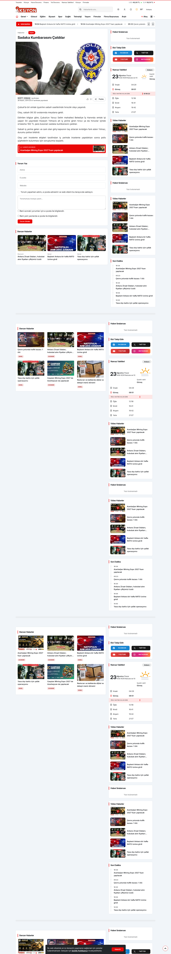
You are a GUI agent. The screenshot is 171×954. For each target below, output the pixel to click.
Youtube (124, 59)
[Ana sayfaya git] (17, 16)
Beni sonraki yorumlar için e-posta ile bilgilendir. (42, 211)
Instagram (145, 59)
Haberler (21, 33)
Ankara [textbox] (149, 9)
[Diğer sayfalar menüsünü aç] (152, 16)
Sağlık (68, 16)
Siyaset (52, 16)
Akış (145, 16)
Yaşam (88, 16)
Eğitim (42, 16)
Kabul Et (118, 949)
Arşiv (124, 16)
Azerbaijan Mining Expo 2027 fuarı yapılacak (84, 24)
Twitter (144, 53)
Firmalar (86, 2)
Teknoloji (78, 16)
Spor (60, 16)
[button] (124, 9)
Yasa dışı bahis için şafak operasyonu (132, 303)
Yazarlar (19, 2)
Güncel (34, 16)
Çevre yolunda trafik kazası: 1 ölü (127, 24)
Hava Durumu (36, 2)
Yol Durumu (55, 2)
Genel (23, 16)
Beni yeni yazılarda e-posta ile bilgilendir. (39, 216)
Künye (26, 2)
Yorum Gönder (25, 221)
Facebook (124, 53)
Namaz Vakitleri (68, 2)
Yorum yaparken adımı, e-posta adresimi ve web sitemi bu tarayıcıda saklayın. (57, 192)
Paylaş (101, 99)
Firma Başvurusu (111, 16)
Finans (46, 2)
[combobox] (152, 9)
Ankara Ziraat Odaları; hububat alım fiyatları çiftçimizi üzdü (131, 287)
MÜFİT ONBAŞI (24, 98)
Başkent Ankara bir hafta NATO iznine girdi (38, 24)
